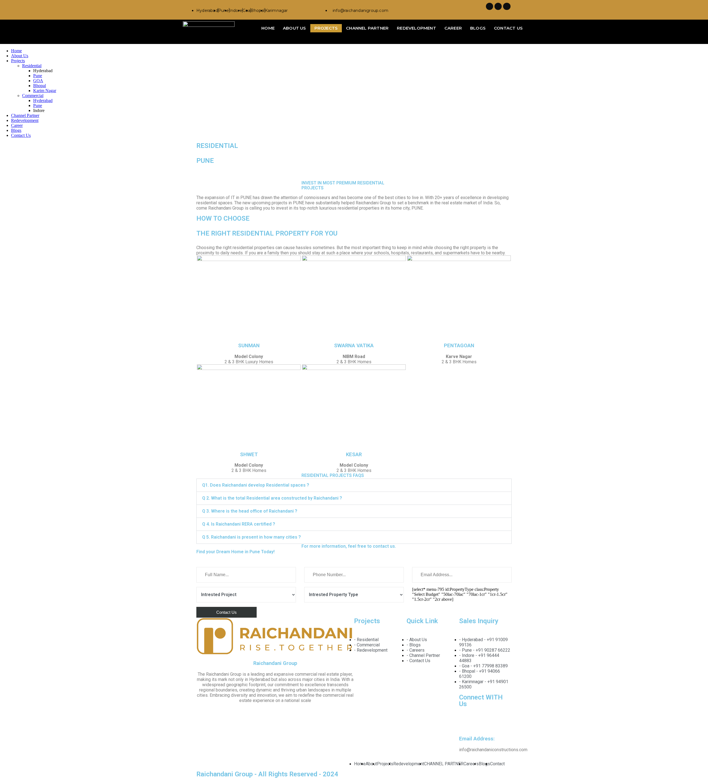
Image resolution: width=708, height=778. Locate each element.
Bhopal (39, 85)
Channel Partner (367, 28)
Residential (31, 65)
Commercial (32, 95)
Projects (326, 28)
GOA (38, 80)
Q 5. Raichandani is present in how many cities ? (251, 537)
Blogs (478, 28)
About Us (294, 28)
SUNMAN (249, 346)
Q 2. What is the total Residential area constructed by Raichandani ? (272, 498)
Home (268, 28)
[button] (354, 485)
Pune (37, 75)
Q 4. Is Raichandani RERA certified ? (238, 524)
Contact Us (508, 28)
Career (453, 28)
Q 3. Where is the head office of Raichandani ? (249, 511)
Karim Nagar (44, 90)
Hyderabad (43, 100)
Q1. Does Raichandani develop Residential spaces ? (255, 485)
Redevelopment (416, 28)
